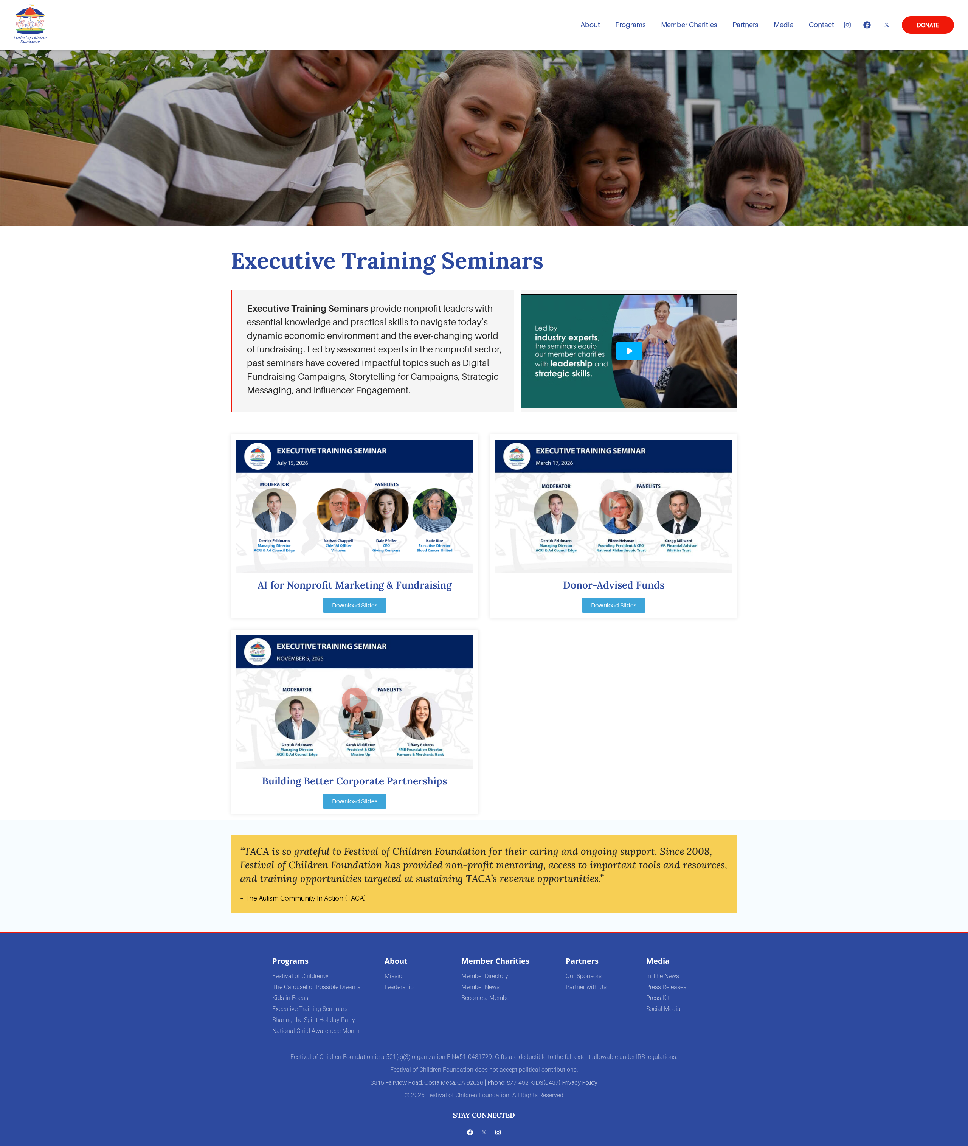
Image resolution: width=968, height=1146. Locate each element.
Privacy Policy (579, 1082)
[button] (354, 506)
